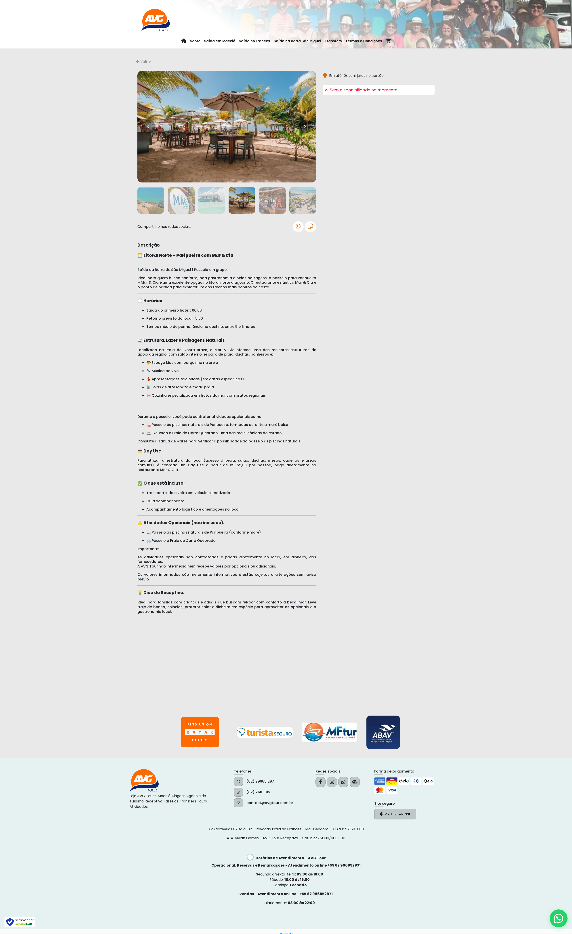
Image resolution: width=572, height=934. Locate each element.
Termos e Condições (363, 41)
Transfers (333, 41)
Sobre (195, 41)
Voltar (145, 61)
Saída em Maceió (219, 41)
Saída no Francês (254, 41)
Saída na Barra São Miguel (297, 41)
